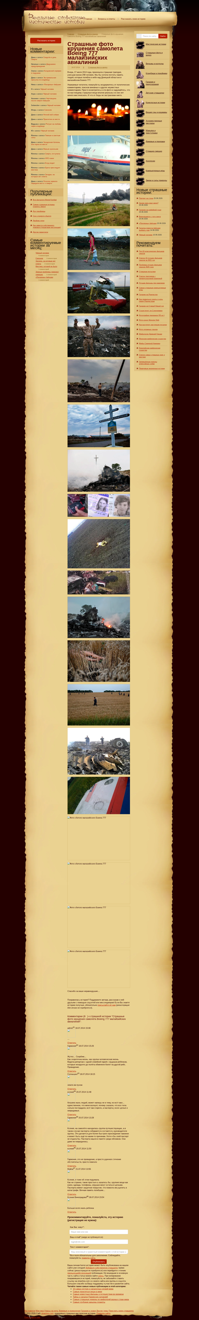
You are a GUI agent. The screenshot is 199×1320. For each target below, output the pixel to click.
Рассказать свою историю (133, 19)
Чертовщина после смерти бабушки (43, 99)
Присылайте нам (32, 1317)
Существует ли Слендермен (150, 311)
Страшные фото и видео (88, 34)
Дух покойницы (39, 211)
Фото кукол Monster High (149, 320)
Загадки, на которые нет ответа (43, 176)
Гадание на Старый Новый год (151, 306)
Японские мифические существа (152, 339)
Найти (163, 36)
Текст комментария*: (79, 1247)
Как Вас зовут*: (76, 1227)
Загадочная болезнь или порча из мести (45, 143)
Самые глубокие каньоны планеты (89, 1302)
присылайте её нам (107, 1005)
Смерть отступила (52, 154)
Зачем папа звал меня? (148, 203)
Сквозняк (48, 110)
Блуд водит (50, 163)
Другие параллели (40, 232)
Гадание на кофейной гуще (150, 210)
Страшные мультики (147, 272)
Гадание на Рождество (148, 295)
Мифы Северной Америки (149, 343)
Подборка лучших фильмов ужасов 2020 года (150, 266)
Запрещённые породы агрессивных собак (148, 363)
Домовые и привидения (69, 1311)
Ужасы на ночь (51, 1311)
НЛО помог (49, 158)
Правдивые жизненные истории (152, 368)
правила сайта (88, 1258)
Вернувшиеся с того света (150, 217)
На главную (29, 1311)
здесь (101, 1276)
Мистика (40, 1311)
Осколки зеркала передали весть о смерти (44, 182)
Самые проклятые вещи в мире (87, 1291)
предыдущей (73, 1273)
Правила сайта (103, 1313)
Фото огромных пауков (148, 329)
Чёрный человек (47, 89)
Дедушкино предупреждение (43, 65)
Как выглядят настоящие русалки (153, 325)
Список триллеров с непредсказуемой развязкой (150, 277)
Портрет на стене (146, 198)
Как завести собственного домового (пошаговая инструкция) (47, 226)
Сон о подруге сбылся (42, 216)
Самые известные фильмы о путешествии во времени (98, 1294)
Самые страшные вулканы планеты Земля (44, 206)
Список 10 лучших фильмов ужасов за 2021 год (150, 259)
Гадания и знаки (88, 1311)
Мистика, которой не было (46, 266)
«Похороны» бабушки (52, 85)
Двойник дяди (38, 221)
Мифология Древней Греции (150, 334)
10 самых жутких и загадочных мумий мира (93, 1289)
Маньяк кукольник (50, 149)
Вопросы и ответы (106, 19)
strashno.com (47, 1313)
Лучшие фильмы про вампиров (152, 283)
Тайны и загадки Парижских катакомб (90, 1297)
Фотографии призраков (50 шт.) (151, 315)
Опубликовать (99, 1262)
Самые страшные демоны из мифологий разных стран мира (101, 1299)
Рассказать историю (46, 40)
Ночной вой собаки (51, 115)
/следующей (85, 1273)
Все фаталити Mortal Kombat (45, 200)
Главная (88, 19)
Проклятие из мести (51, 119)
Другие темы (102, 1311)
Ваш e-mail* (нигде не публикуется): (86, 1237)
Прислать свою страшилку (121, 1311)
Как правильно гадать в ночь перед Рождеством (151, 300)
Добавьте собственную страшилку (102, 1268)
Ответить (71, 1043)
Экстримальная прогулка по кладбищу (43, 79)
